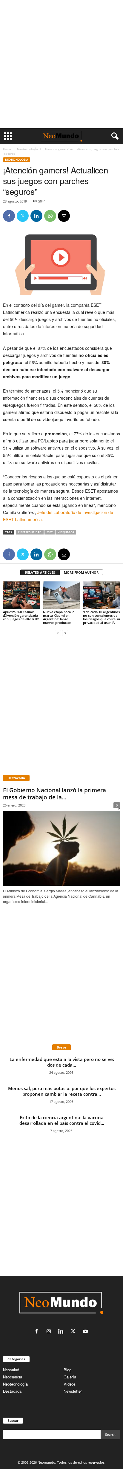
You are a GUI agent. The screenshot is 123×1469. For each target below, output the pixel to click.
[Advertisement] (61, 64)
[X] (23, 216)
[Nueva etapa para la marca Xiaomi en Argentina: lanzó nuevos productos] (61, 595)
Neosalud (11, 1369)
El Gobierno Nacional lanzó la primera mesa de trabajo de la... (54, 793)
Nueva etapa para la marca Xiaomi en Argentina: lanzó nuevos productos (58, 617)
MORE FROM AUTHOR (81, 572)
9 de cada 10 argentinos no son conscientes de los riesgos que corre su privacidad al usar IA (101, 617)
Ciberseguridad (29, 532)
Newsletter (73, 1391)
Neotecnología (15, 1384)
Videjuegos (66, 532)
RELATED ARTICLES (40, 572)
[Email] (64, 216)
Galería (70, 1377)
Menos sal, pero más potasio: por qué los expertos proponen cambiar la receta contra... (62, 1091)
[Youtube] (86, 1331)
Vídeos (70, 1384)
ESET (50, 532)
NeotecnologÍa (27, 149)
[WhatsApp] (50, 216)
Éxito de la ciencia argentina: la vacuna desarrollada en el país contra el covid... (61, 1120)
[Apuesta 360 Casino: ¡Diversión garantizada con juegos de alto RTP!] (21, 595)
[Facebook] (9, 216)
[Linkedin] (36, 216)
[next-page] (65, 633)
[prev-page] (58, 633)
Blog (67, 1369)
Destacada (12, 1391)
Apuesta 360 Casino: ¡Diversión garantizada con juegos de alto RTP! (21, 615)
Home (7, 149)
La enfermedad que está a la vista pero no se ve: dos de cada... (62, 1062)
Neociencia (12, 1377)
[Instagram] (50, 1331)
